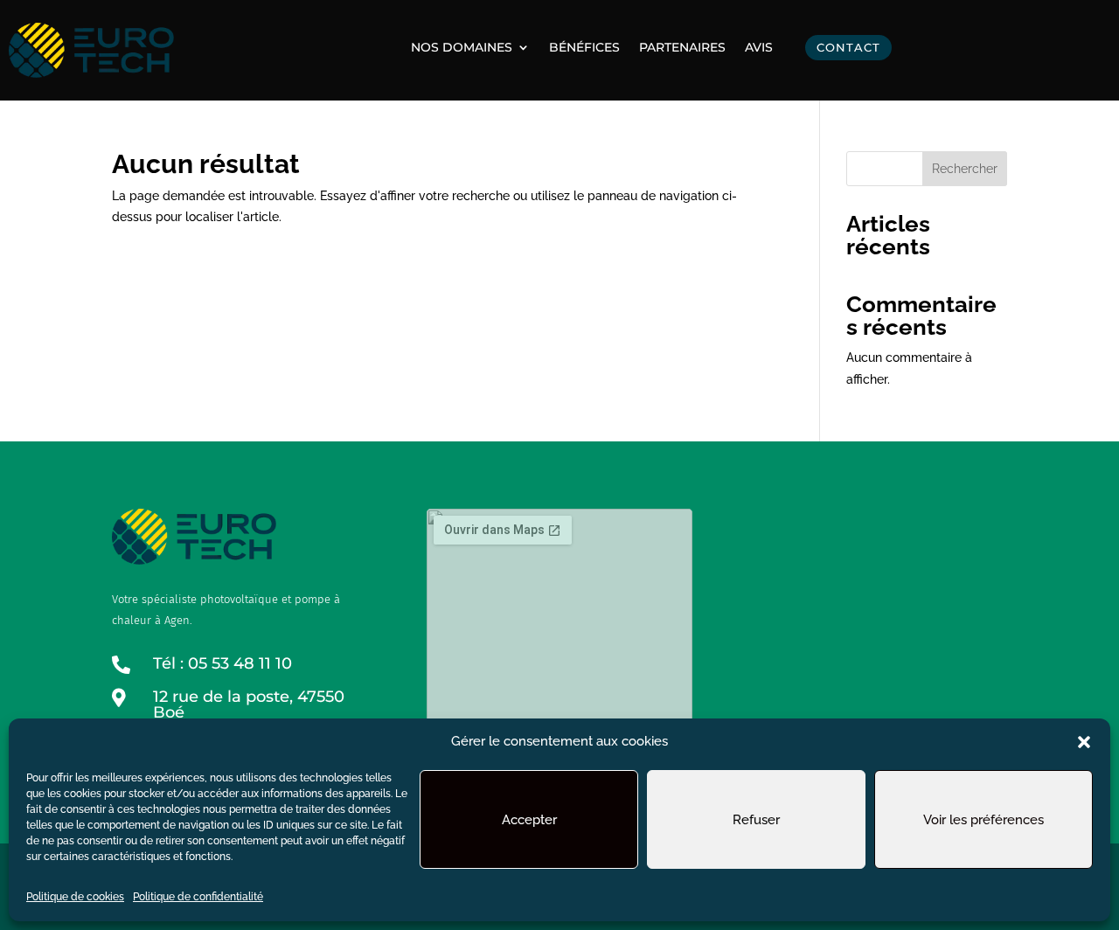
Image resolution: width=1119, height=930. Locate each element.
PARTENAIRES (682, 48)
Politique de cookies (75, 897)
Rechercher (964, 169)
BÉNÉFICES (584, 48)
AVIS (759, 48)
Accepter (529, 820)
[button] (1084, 742)
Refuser (756, 820)
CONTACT (848, 47)
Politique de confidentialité (198, 897)
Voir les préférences (983, 820)
